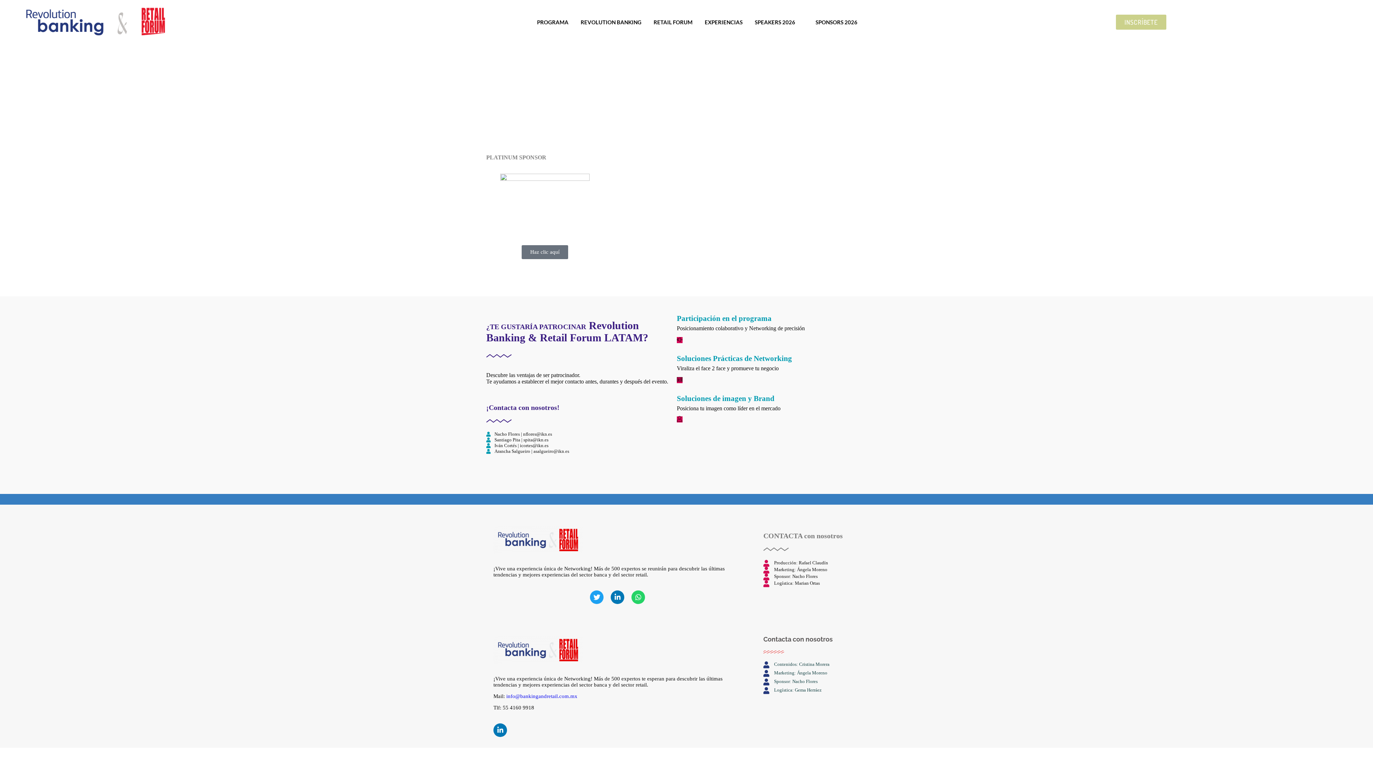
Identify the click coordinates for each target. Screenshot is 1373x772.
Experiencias (724, 22)
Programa (553, 22)
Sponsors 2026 (836, 22)
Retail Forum (673, 22)
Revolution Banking (611, 22)
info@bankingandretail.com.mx (541, 696)
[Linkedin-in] (500, 730)
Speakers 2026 (775, 22)
